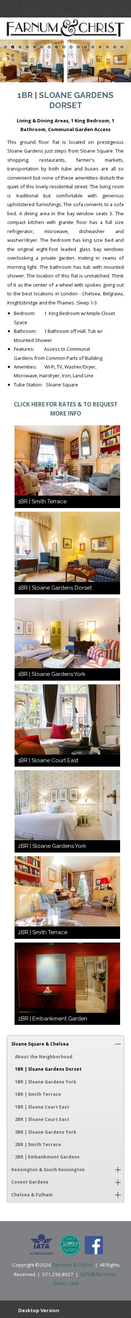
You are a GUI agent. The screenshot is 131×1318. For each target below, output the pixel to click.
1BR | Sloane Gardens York (45, 1082)
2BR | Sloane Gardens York (45, 1132)
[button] (118, 1044)
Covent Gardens (29, 1182)
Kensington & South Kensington (48, 1169)
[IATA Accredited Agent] (41, 1244)
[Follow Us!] (94, 1244)
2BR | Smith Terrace (38, 1144)
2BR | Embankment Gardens (47, 1157)
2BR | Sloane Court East (42, 1119)
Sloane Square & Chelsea (40, 1044)
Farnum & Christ (72, 1265)
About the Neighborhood (43, 1057)
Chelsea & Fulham (32, 1195)
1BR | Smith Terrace (38, 1094)
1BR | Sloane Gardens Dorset (48, 1069)
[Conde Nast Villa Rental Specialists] (70, 1244)
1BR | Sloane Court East (42, 1107)
